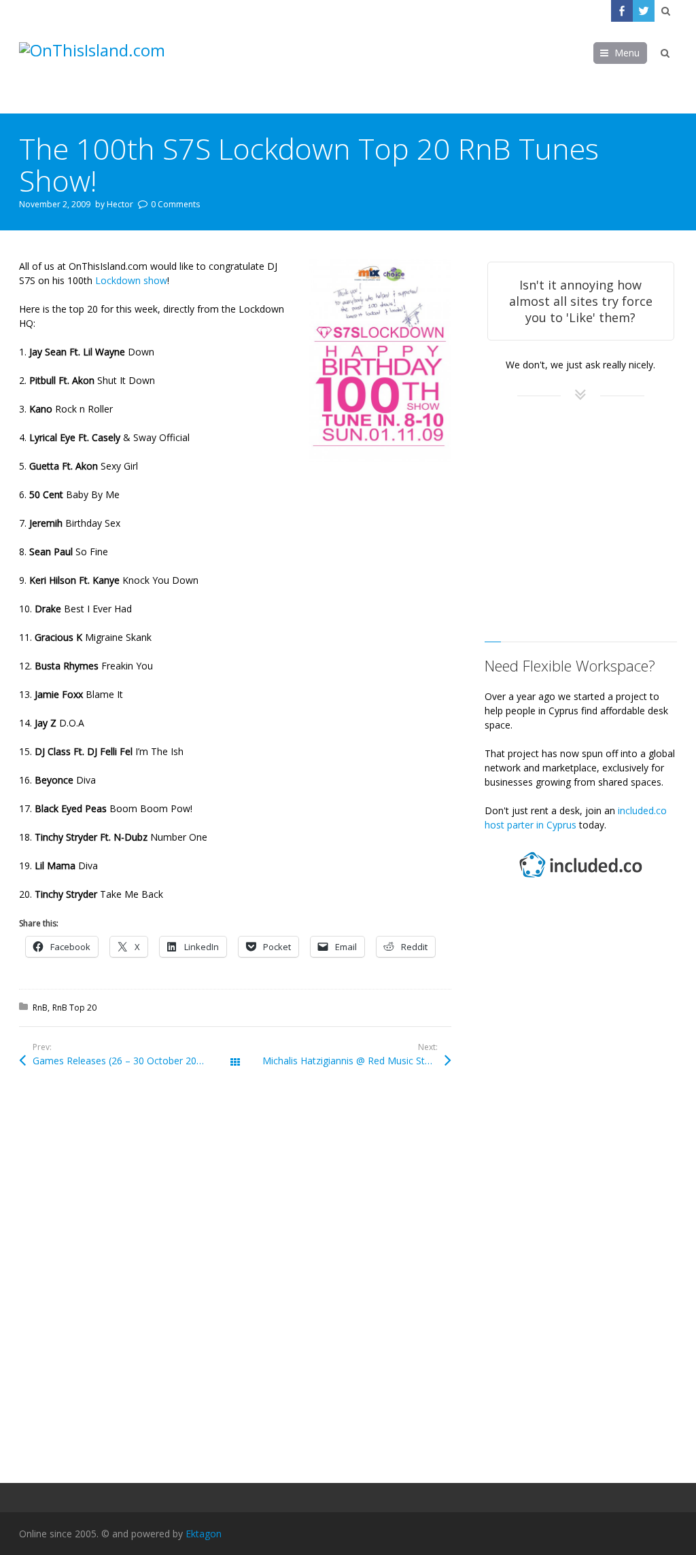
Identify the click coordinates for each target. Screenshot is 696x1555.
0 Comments (175, 204)
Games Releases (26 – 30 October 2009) (122, 1060)
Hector (120, 204)
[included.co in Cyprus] (580, 879)
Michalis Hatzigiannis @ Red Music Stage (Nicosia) (356, 1060)
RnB (40, 1007)
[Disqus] (235, 1281)
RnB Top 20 (74, 1007)
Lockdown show (131, 280)
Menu (627, 52)
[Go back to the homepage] (121, 67)
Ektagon (204, 1533)
